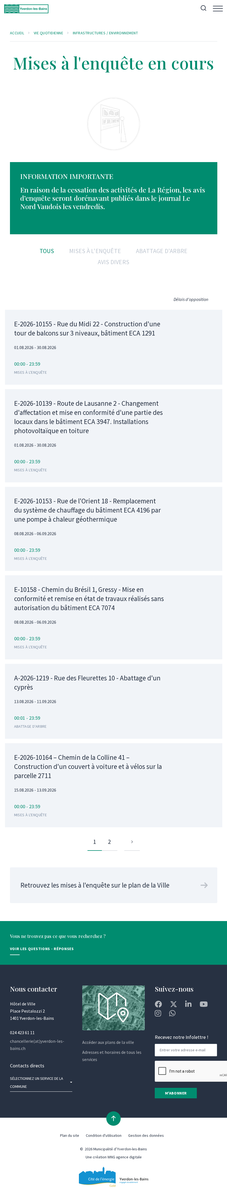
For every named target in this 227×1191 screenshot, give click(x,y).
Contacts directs (27, 1065)
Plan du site (69, 1135)
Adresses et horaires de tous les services (111, 1055)
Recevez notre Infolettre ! (181, 1037)
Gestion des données (146, 1135)
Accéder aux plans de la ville (108, 1042)
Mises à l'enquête (95, 251)
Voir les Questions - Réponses (42, 948)
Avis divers (113, 262)
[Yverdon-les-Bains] (26, 8)
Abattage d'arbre (161, 251)
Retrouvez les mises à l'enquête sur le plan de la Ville (94, 885)
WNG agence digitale (124, 1156)
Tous (47, 251)
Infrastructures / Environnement (105, 32)
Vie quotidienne (48, 32)
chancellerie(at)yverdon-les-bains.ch (37, 1044)
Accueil (17, 32)
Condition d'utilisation (104, 1135)
